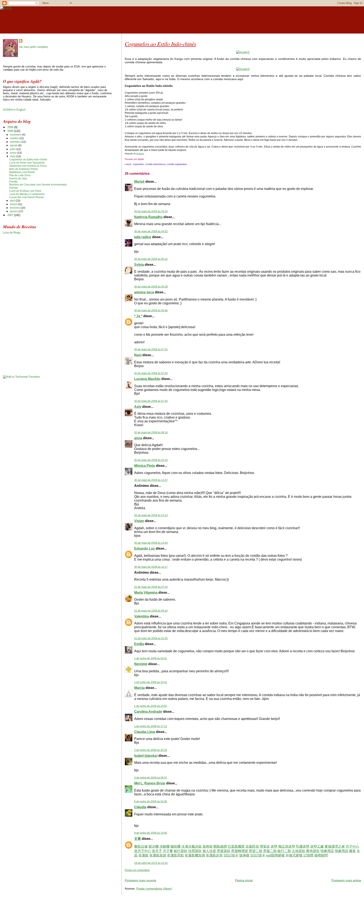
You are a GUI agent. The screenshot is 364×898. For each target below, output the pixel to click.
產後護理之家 (335, 846)
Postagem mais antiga (346, 880)
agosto (14, 145)
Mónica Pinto (144, 465)
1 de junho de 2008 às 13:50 (150, 706)
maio (13, 156)
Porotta (13, 181)
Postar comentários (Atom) (154, 888)
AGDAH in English (14, 109)
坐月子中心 (142, 851)
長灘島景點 (175, 855)
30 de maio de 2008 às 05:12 (151, 259)
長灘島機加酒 (195, 855)
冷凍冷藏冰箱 (191, 846)
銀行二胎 (284, 851)
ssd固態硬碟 (275, 855)
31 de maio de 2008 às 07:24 (151, 586)
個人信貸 (209, 851)
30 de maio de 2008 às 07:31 (151, 349)
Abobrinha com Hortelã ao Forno (28, 166)
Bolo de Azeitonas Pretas (23, 169)
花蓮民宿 (252, 846)
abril (13, 200)
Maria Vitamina (146, 592)
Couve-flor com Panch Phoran (26, 197)
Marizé (139, 181)
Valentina (141, 616)
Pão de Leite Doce (20, 175)
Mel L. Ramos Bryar (149, 783)
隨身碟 (244, 855)
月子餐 (168, 851)
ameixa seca (144, 292)
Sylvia (139, 264)
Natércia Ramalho (148, 217)
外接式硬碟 (294, 855)
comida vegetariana (177, 164)
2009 (10, 127)
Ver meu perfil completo (33, 46)
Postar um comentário (137, 870)
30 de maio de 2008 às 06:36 (151, 310)
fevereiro (15, 207)
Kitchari (13, 188)
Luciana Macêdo (147, 379)
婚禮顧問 (321, 855)
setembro (15, 141)
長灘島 (143, 855)
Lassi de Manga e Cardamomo (27, 194)
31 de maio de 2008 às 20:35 (151, 638)
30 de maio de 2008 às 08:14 (151, 432)
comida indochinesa (155, 164)
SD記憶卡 (230, 855)
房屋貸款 (223, 851)
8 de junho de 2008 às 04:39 (150, 801)
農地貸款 (313, 851)
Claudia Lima (144, 732)
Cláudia (140, 807)
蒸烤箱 (207, 846)
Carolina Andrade (148, 711)
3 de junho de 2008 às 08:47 (150, 777)
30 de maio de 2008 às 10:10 (151, 460)
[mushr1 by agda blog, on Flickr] (243, 52)
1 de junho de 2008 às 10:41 (150, 682)
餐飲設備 (141, 846)
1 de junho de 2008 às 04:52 (150, 658)
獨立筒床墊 (286, 846)
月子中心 (352, 846)
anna (138, 438)
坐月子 (157, 851)
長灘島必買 (214, 855)
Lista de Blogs (11, 232)
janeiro (14, 211)
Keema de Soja (18, 178)
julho (13, 149)
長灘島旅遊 (157, 855)
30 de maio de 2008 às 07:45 (151, 401)
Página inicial (244, 880)
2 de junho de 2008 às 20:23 (150, 750)
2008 (10, 131)
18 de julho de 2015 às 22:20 (151, 863)
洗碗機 (164, 846)
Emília (139, 644)
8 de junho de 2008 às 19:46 (150, 832)
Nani (138, 355)
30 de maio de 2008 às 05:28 (151, 286)
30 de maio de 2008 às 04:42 (151, 231)
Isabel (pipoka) (146, 755)
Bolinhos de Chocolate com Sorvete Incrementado (38, 184)
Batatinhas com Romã (22, 172)
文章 (137, 838)
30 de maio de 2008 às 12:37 (151, 480)
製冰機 (154, 846)
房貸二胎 (255, 851)
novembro (16, 134)
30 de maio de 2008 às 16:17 (151, 566)
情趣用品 (327, 851)
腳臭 (352, 851)
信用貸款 (195, 851)
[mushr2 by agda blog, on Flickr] (243, 69)
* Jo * (138, 316)
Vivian (139, 521)
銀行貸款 (180, 851)
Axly (137, 406)
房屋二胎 (270, 851)
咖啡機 (175, 846)
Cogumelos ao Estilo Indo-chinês (160, 43)
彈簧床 (265, 846)
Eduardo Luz (144, 548)
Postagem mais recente (140, 880)
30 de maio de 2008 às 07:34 (151, 373)
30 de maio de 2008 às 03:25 (151, 211)
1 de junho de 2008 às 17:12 (150, 726)
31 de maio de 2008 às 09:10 (151, 610)
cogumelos (138, 164)
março (14, 204)
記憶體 (308, 855)
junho (13, 152)
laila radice (142, 237)
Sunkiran (140, 153)
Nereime (140, 664)
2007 (10, 215)
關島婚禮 (220, 846)
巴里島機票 (236, 846)
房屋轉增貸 (239, 851)
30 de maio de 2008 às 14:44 (151, 542)
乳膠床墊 (302, 846)
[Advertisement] (174, 873)
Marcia (139, 688)
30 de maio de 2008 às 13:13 (151, 515)
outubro (14, 138)
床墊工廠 (317, 846)
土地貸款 (298, 851)
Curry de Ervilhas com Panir (25, 191)
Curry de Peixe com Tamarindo (27, 162)
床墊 (274, 846)
